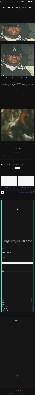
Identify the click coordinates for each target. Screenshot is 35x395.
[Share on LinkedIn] (16, 148)
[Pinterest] (23, 1)
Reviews (18, 300)
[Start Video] (17, 209)
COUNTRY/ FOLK (18, 275)
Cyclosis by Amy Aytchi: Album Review (9, 187)
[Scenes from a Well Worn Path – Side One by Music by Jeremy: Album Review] (26, 181)
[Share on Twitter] (14, 148)
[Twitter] (21, 1)
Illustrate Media (24, 393)
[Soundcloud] (28, 1)
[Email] (18, 390)
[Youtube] (16, 390)
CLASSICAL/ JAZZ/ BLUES (18, 273)
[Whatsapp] (30, 1)
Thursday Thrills (18, 306)
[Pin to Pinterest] (15, 148)
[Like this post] (12, 148)
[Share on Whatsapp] (18, 148)
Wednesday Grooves (18, 310)
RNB (18, 302)
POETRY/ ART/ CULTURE (18, 296)
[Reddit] (31, 1)
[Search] (34, 1)
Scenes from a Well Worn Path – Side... (25, 187)
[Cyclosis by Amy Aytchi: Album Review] (9, 181)
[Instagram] (22, 1)
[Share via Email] (22, 148)
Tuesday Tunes (18, 308)
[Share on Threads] (21, 148)
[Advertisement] (17, 15)
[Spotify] (29, 1)
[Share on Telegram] (19, 148)
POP (18, 298)
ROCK (18, 304)
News (18, 294)
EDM (18, 277)
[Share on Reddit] (17, 148)
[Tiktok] (32, 1)
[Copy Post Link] (20, 148)
